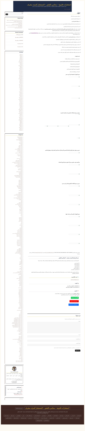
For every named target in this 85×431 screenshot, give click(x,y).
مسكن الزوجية (20, 334)
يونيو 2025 (21, 54)
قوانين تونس (20, 299)
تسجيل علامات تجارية (19, 203)
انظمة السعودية (20, 192)
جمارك (21, 213)
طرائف (21, 259)
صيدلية (21, 256)
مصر (21, 335)
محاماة (21, 311)
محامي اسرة (20, 314)
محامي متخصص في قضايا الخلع (18, 324)
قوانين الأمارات (20, 289)
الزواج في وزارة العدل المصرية (18, 176)
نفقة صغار (21, 353)
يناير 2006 (21, 126)
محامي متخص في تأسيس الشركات (18, 318)
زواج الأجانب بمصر (20, 229)
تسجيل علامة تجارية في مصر (18, 204)
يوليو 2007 (21, 114)
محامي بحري (20, 316)
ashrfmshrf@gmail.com (75, 279)
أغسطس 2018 (20, 78)
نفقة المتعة (21, 350)
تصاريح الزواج (20, 206)
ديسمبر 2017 (20, 84)
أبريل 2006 (21, 123)
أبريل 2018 (21, 80)
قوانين (21, 288)
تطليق (21, 208)
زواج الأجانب (20, 228)
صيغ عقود (21, 258)
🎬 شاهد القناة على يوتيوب (74, 301)
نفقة (21, 346)
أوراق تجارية (20, 143)
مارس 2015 (20, 100)
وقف (21, 359)
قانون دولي (21, 281)
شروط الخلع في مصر (19, 249)
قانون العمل (20, 279)
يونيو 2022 (21, 59)
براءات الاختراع (20, 193)
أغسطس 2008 (20, 109)
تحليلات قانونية (20, 202)
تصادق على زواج (20, 205)
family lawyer (20, 138)
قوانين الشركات (20, 293)
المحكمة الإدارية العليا (19, 186)
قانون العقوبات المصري (19, 278)
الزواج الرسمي (20, 172)
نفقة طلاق (21, 355)
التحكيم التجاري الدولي (37, 415)
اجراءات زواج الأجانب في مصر (18, 149)
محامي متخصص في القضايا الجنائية (18, 321)
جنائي (21, 214)
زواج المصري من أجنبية (19, 235)
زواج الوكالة (20, 237)
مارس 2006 (20, 124)
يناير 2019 (21, 74)
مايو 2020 (21, 67)
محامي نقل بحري (20, 328)
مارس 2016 (20, 94)
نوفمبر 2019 (20, 71)
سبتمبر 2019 (20, 73)
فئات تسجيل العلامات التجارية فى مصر (17, 272)
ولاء (22, 43)
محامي (23, 415)
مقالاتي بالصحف (20, 338)
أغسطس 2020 (20, 65)
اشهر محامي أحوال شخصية (19, 160)
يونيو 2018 (21, 79)
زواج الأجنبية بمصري (19, 231)
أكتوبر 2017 (20, 86)
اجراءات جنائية (20, 147)
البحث (7, 14)
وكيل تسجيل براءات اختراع (19, 360)
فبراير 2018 (20, 82)
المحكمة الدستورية (20, 187)
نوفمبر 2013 (20, 108)
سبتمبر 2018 (20, 77)
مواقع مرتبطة (16, 37)
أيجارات (21, 144)
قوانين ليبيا (21, 305)
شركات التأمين (20, 248)
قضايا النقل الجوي (46, 420)
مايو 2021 (21, 64)
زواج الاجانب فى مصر (19, 232)
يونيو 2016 (21, 92)
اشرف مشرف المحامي (19, 158)
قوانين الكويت (20, 296)
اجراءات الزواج (20, 146)
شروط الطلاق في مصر (19, 251)
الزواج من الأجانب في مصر (19, 177)
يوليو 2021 (21, 62)
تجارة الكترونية (20, 199)
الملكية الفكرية (20, 190)
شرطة (21, 246)
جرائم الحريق (20, 212)
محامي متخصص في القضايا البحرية (18, 319)
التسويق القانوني (20, 168)
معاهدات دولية (20, 336)
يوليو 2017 (21, 88)
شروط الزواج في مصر (19, 250)
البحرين (21, 167)
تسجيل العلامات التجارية (29, 415)
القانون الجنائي (79, 415)
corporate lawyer (20, 137)
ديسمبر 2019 (20, 70)
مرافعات (21, 332)
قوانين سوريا (20, 300)
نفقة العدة (21, 349)
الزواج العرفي (20, 173)
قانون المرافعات (20, 280)
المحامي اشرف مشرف (19, 185)
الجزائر (21, 170)
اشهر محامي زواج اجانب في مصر (18, 163)
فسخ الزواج (20, 273)
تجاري (21, 200)
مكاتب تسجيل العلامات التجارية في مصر (17, 339)
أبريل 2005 (21, 128)
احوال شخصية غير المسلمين (18, 152)
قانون (21, 275)
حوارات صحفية (20, 221)
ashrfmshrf (21, 37)
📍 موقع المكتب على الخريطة (73, 304)
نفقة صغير (21, 354)
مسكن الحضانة (20, 333)
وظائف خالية (20, 358)
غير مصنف (21, 270)
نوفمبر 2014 (20, 103)
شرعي (21, 247)
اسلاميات (21, 157)
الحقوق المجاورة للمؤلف (19, 171)
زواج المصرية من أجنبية (19, 236)
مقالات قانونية (20, 337)
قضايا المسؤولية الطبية (39, 420)
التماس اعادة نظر (20, 169)
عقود (21, 267)
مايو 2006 (21, 122)
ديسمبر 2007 (20, 111)
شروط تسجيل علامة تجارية (19, 252)
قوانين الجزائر (20, 291)
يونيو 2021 (21, 63)
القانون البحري (43, 415)
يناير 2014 (21, 107)
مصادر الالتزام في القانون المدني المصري (17, 24)
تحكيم (21, 201)
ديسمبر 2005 (20, 127)
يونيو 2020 (21, 66)
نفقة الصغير (20, 348)
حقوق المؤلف (20, 218)
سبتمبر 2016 (20, 91)
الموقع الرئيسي (18, 415)
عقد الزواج (21, 266)
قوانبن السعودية (20, 287)
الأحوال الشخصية (55, 415)
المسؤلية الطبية (20, 188)
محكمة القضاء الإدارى (19, 330)
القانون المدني (20, 182)
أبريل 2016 (21, 93)
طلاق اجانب (20, 261)
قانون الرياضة (61, 415)
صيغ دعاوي (21, 257)
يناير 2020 (21, 69)
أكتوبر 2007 (20, 112)
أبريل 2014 (21, 106)
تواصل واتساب (14, 381)
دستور (21, 223)
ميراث (21, 344)
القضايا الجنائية (20, 184)
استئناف (21, 153)
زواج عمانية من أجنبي (19, 240)
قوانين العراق (20, 295)
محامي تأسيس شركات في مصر (18, 317)
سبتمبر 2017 (20, 87)
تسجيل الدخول (21, 398)
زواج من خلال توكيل (20, 245)
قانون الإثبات (20, 276)
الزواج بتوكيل (20, 174)
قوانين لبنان (20, 304)
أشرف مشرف (20, 142)
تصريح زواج (21, 207)
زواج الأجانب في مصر (19, 230)
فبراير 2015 (20, 101)
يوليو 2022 (21, 58)
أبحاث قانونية (20, 140)
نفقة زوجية (21, 352)
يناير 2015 (21, 102)
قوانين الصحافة (20, 294)
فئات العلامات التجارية (19, 271)
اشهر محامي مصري (20, 164)
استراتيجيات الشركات (19, 154)
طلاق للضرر (20, 263)
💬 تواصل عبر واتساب (74, 297)
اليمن (21, 191)
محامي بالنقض (20, 315)
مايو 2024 (21, 56)
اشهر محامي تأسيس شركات (18, 161)
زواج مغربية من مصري (19, 244)
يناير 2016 (21, 96)
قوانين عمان (20, 301)
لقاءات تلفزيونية (20, 308)
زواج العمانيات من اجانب (19, 234)
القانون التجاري (67, 415)
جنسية (21, 215)
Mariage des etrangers (19, 139)
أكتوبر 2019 (20, 72)
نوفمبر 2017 (20, 85)
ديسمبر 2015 (20, 97)
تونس (21, 211)
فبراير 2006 (20, 125)
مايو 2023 (21, 57)
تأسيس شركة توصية (19, 196)
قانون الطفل (20, 277)
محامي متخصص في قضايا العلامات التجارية (17, 325)
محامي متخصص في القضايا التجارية (18, 320)
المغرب (21, 189)
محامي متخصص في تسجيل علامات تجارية (17, 322)
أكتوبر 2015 (20, 98)
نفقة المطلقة (20, 351)
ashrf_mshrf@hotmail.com (49, 252)
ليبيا (21, 309)
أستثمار (21, 141)
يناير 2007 (21, 116)
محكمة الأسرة (20, 329)
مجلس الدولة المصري (19, 310)
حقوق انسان (20, 219)
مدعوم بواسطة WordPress (19, 408)
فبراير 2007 (20, 115)
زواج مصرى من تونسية (19, 241)
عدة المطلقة (20, 264)
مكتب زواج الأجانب (20, 340)
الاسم (79, 334)
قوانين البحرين (20, 290)
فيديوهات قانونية (20, 274)
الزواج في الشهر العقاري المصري (18, 175)
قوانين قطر (20, 303)
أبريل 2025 (21, 55)
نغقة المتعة (21, 345)
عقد (21, 265)
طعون (21, 260)
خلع (21, 222)
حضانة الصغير (20, 217)
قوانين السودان (20, 292)
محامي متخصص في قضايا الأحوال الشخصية (17, 323)
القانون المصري (20, 183)
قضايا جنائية (20, 284)
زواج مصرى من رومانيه (19, 242)
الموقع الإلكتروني (78, 343)
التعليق (79, 321)
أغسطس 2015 (20, 99)
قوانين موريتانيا (20, 307)
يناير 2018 (21, 83)
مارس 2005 (20, 129)
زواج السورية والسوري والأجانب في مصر (17, 233)
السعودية (21, 178)
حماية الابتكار (20, 220)
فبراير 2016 (20, 95)
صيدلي (21, 255)
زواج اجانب (21, 227)
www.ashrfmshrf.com (38, 252)
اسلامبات (21, 156)
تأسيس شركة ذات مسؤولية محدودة (18, 197)
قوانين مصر (20, 306)
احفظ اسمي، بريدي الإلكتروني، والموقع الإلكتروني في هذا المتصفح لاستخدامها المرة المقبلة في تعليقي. (66, 347)
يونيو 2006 (21, 121)
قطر (21, 286)
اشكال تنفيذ (20, 159)
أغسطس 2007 (20, 113)
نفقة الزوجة (20, 347)
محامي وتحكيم (12, 415)
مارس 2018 (20, 81)
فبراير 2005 (20, 130)
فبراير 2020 (20, 68)
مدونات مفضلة (20, 331)
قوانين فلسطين (20, 302)
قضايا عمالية (20, 285)
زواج (21, 226)
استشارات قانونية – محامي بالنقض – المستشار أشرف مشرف (49, 5)
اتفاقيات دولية (20, 145)
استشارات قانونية (20, 155)
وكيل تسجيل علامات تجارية (19, 361)
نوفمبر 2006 (20, 118)
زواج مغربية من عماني (19, 243)
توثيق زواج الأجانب (18, 34)
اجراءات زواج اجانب (19, 148)
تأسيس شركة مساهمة (19, 198)
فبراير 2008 (20, 110)
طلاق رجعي (20, 262)
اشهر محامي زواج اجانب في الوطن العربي (17, 162)
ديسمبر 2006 (20, 117)
